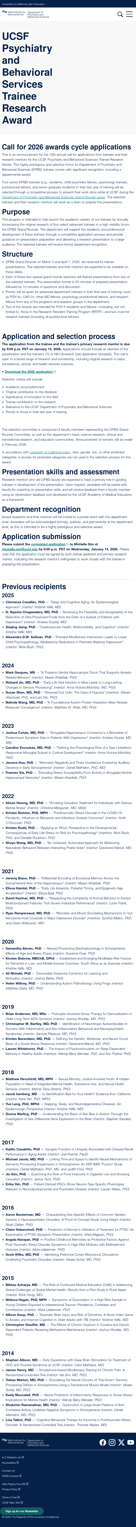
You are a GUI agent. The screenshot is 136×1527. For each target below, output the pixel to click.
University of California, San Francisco (23, 4)
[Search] (120, 14)
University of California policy (50, 452)
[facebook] (101, 1442)
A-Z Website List (11, 1457)
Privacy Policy (9, 1489)
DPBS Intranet (10, 1476)
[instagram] (110, 1442)
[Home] (25, 14)
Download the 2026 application (29, 371)
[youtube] (129, 1442)
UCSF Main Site (11, 1502)
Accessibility (9, 1462)
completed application (48, 544)
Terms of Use (9, 1497)
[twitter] (120, 1442)
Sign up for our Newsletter (21, 1511)
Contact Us (8, 1470)
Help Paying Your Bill (13, 1484)
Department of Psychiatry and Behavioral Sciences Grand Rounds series (53, 197)
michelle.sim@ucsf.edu (20, 549)
